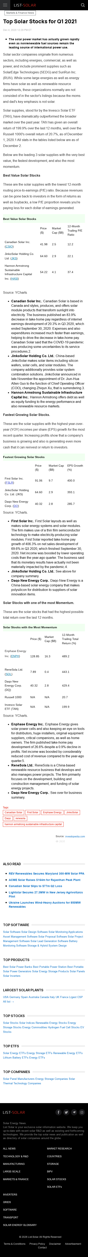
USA (6, 997)
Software (10, 1209)
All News (9, 1148)
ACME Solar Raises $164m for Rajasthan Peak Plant (44, 880)
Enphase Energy (52, 812)
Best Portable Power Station (50, 966)
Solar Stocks (10, 1022)
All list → (8, 1001)
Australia (34, 997)
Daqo (8, 818)
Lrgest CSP (76, 997)
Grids (7, 1202)
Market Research (59, 1148)
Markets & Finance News (20, 12)
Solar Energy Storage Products (50, 971)
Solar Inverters (11, 975)
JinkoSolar (72, 812)
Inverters (10, 1194)
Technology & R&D (15, 1156)
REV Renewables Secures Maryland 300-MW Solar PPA (46, 873)
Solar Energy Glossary (20, 1225)
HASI (14, 278)
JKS (14, 258)
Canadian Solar (13, 812)
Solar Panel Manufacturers (19, 1078)
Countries (54, 1156)
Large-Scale (11, 1171)
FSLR (9, 482)
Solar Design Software (34, 931)
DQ (16, 506)
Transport (10, 1217)
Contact (42, 1247)
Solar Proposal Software (52, 936)
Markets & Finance (16, 1179)
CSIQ (9, 246)
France (64, 997)
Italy (52, 997)
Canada (44, 997)
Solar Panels (77, 971)
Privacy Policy (37, 1243)
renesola (20, 818)
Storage (53, 1164)
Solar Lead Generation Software (49, 941)
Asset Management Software (20, 936)
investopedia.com (75, 836)
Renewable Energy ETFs (68, 1053)
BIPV (50, 1171)
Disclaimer (55, 1243)
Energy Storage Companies (51, 1078)
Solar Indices (27, 1022)
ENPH (15, 656)
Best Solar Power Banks (17, 966)
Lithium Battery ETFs (15, 1057)
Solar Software (11, 931)
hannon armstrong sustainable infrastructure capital (33, 824)
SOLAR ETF (54, 1186)
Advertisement (73, 1243)
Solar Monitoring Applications (66, 931)
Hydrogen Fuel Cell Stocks (64, 1027)
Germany (14, 997)
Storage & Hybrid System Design (47, 945)
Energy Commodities (34, 1027)
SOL (8, 674)
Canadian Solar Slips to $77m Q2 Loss (35, 886)
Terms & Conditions (14, 1243)
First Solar (32, 812)
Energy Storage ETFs (39, 1053)
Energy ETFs (37, 1057)
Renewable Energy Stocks (51, 1022)
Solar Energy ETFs (14, 1053)
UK (57, 997)
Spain (24, 997)
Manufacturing (14, 1164)
